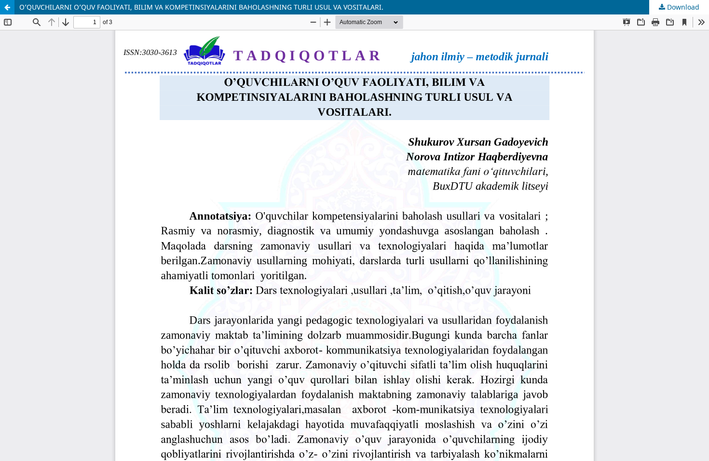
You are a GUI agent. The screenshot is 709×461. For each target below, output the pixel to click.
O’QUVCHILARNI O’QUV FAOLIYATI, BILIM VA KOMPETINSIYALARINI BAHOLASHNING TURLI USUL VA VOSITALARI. (201, 7)
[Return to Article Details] (7, 7)
